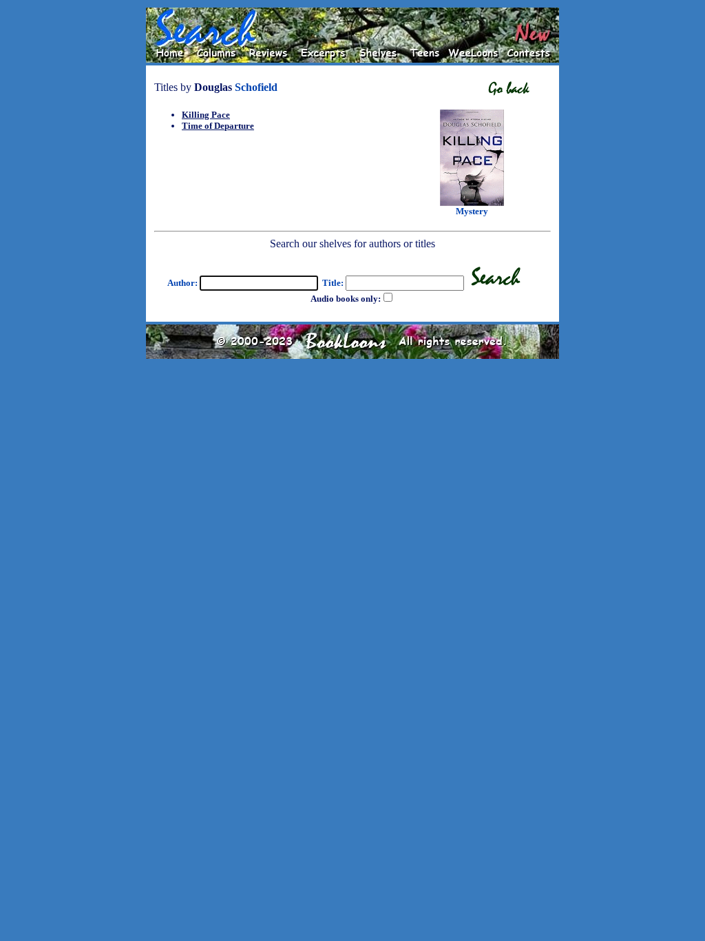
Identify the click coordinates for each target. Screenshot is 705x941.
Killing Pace (206, 115)
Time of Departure (218, 126)
